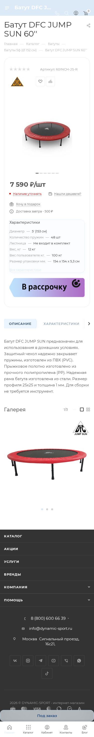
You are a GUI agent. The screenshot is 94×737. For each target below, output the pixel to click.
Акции (11, 549)
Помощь (13, 600)
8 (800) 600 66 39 (48, 619)
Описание (20, 324)
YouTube (53, 660)
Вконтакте (15, 660)
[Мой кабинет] (76, 13)
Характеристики (61, 324)
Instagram (28, 660)
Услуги (11, 562)
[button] (42, 509)
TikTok (47, 673)
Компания (15, 587)
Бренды (12, 574)
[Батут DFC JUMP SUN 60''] (47, 131)
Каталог (13, 536)
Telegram (40, 660)
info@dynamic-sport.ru (50, 628)
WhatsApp (79, 660)
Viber (66, 660)
